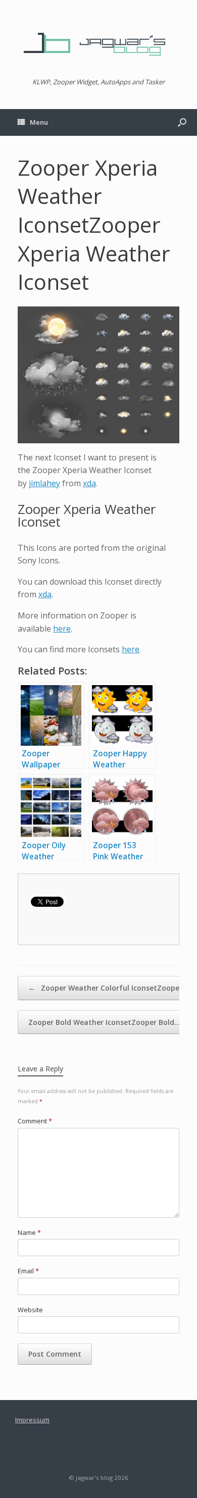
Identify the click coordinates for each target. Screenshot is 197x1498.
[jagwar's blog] (98, 43)
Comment (35, 1120)
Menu (39, 122)
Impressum (32, 1419)
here (62, 628)
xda (89, 483)
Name (29, 1232)
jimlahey (44, 483)
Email (28, 1270)
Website (30, 1309)
